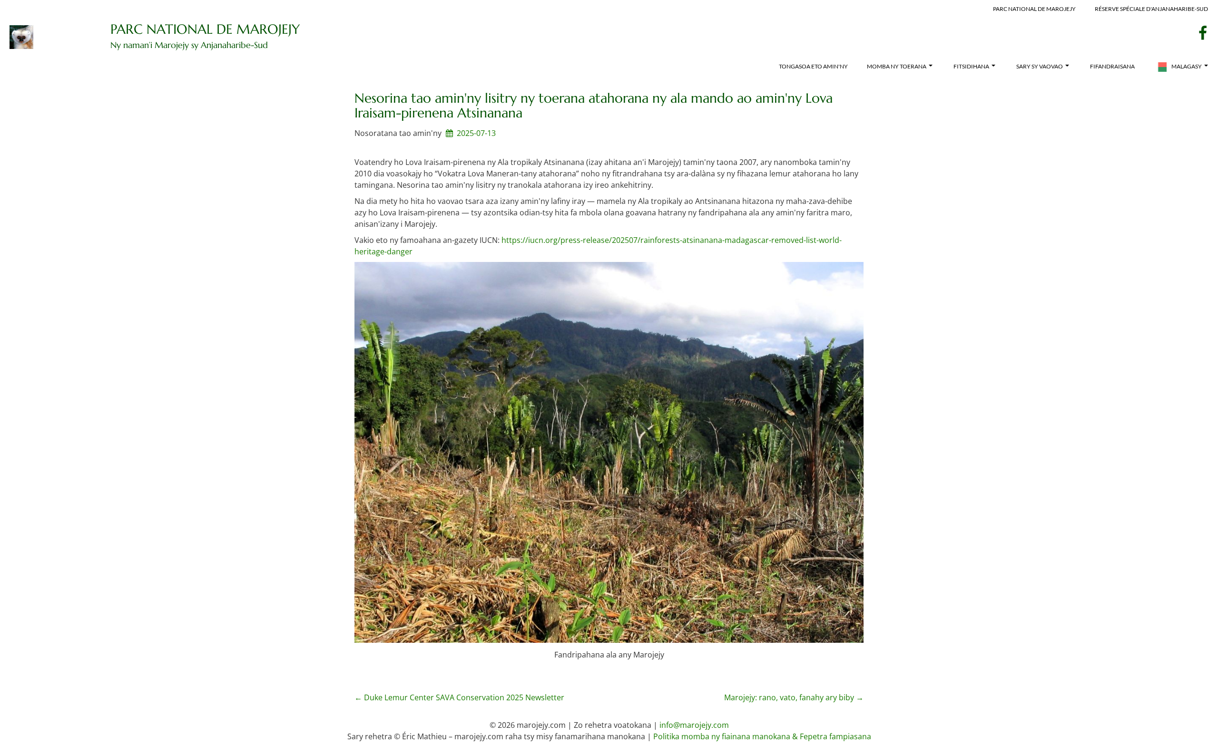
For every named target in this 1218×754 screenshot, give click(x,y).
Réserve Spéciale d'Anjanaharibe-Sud (1151, 8)
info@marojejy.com (694, 725)
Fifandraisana (1112, 66)
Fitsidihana (971, 66)
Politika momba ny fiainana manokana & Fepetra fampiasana (762, 736)
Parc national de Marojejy (1034, 8)
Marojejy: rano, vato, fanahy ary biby (794, 697)
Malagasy (1186, 66)
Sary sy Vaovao (1039, 66)
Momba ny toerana (896, 66)
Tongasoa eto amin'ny (813, 66)
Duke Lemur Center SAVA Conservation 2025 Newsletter (459, 697)
